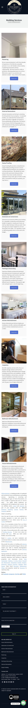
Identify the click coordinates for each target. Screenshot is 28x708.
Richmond (3, 564)
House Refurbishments (6, 642)
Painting (21, 509)
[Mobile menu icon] (2, 7)
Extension (3, 509)
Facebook (5, 574)
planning (24, 544)
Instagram (11, 574)
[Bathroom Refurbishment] (14, 404)
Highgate (20, 564)
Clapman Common (12, 564)
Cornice (16, 509)
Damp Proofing (5, 667)
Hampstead (14, 562)
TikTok (24, 574)
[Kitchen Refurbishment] (14, 306)
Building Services (7, 532)
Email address (6, 597)
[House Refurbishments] (14, 449)
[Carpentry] (14, 350)
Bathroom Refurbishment (7, 651)
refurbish (22, 506)
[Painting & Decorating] (14, 254)
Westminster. (9, 541)
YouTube (17, 574)
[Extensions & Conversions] (14, 202)
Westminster (7, 562)
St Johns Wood (17, 561)
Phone (5, 604)
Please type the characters (8, 620)
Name (4, 589)
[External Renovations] (14, 97)
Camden (19, 562)
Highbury (10, 561)
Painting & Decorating (6, 661)
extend (14, 506)
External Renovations (6, 664)
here (10, 533)
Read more (14, 78)
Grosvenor (22, 568)
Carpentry (3, 511)
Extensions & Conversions (7, 645)
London (9, 538)
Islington (24, 562)
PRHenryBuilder (5, 493)
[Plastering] (14, 45)
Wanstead (16, 566)
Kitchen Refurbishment (7, 648)
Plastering (10, 509)
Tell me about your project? (10, 611)
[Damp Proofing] (14, 148)
